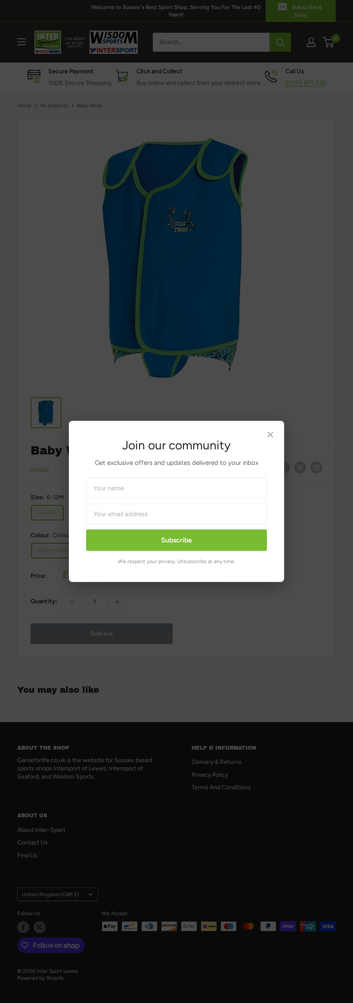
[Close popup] (270, 436)
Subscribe (176, 540)
